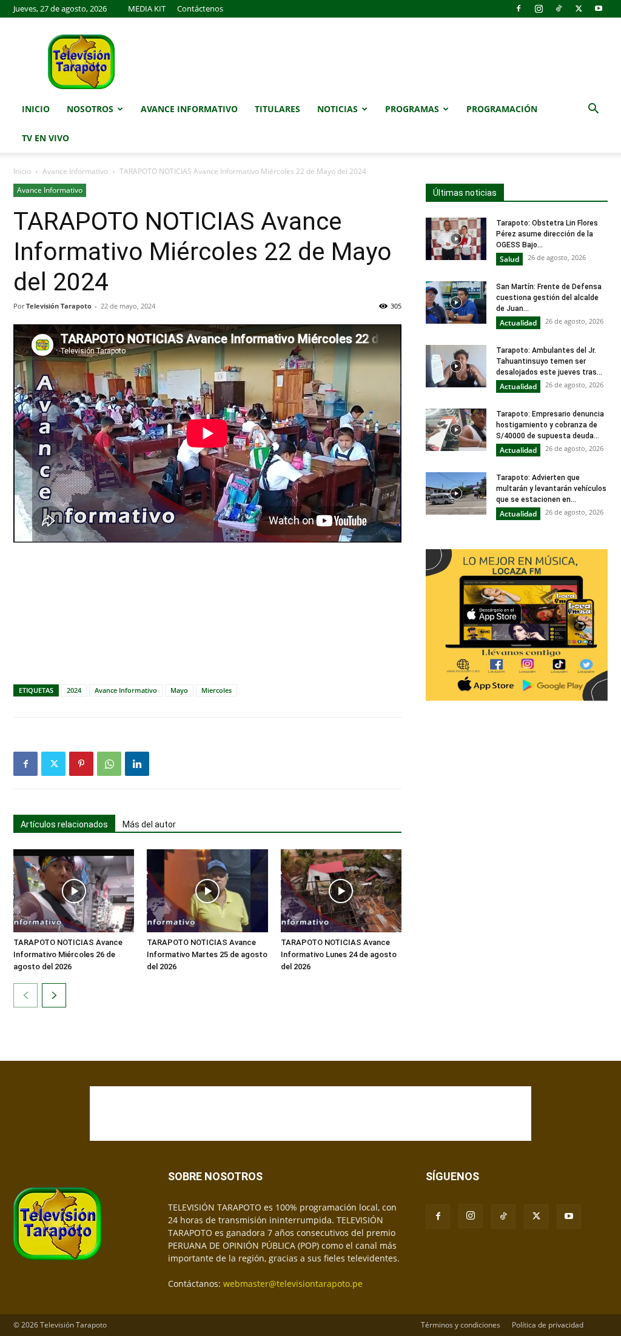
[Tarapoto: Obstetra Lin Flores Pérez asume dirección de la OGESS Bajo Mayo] (456, 239)
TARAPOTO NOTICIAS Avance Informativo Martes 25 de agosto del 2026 (207, 954)
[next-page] (54, 995)
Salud (509, 259)
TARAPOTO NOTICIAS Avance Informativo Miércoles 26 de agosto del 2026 (68, 954)
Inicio (36, 109)
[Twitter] (578, 8)
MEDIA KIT (147, 8)
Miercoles (216, 690)
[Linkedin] (137, 764)
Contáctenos (200, 8)
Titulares (277, 109)
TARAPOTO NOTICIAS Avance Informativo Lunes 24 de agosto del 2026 (339, 954)
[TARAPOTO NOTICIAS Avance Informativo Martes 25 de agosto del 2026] (207, 890)
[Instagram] (538, 8)
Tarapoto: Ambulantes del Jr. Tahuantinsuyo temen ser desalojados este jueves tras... (549, 361)
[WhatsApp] (109, 764)
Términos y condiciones (460, 1325)
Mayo (179, 690)
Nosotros (90, 109)
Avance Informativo (189, 109)
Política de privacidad (547, 1325)
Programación (501, 109)
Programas (412, 109)
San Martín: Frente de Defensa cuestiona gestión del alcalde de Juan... (549, 297)
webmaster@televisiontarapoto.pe (293, 1283)
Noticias (337, 109)
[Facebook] (518, 8)
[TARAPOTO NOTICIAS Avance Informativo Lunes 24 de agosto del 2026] (341, 890)
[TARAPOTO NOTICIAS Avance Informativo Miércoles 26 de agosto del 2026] (73, 890)
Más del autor (149, 824)
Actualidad (518, 323)
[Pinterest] (81, 764)
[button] (593, 110)
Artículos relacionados (64, 824)
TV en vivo (45, 138)
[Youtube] (598, 8)
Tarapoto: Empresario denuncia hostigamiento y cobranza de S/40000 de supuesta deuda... (550, 425)
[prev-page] (25, 995)
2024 (74, 690)
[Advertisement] (207, 585)
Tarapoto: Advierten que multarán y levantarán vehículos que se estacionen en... (551, 488)
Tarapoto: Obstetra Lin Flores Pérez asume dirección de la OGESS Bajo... (547, 234)
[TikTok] (558, 8)
